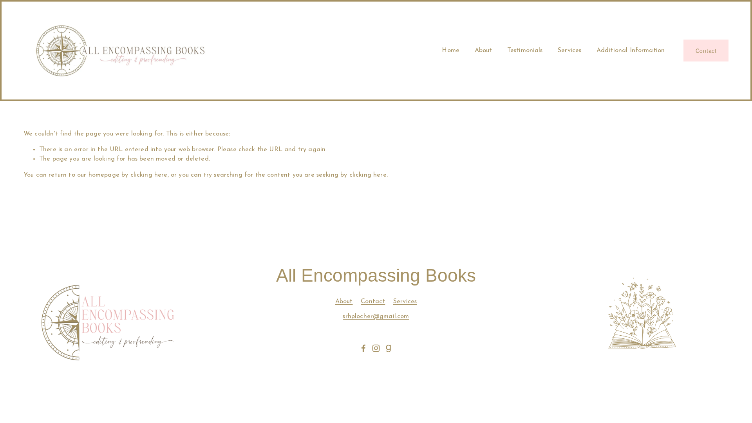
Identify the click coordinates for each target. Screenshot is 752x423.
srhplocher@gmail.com (376, 316)
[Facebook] (363, 348)
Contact (706, 50)
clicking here (149, 175)
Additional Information (631, 50)
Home (450, 50)
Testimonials (525, 50)
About (483, 50)
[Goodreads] (388, 348)
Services (569, 50)
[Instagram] (376, 348)
